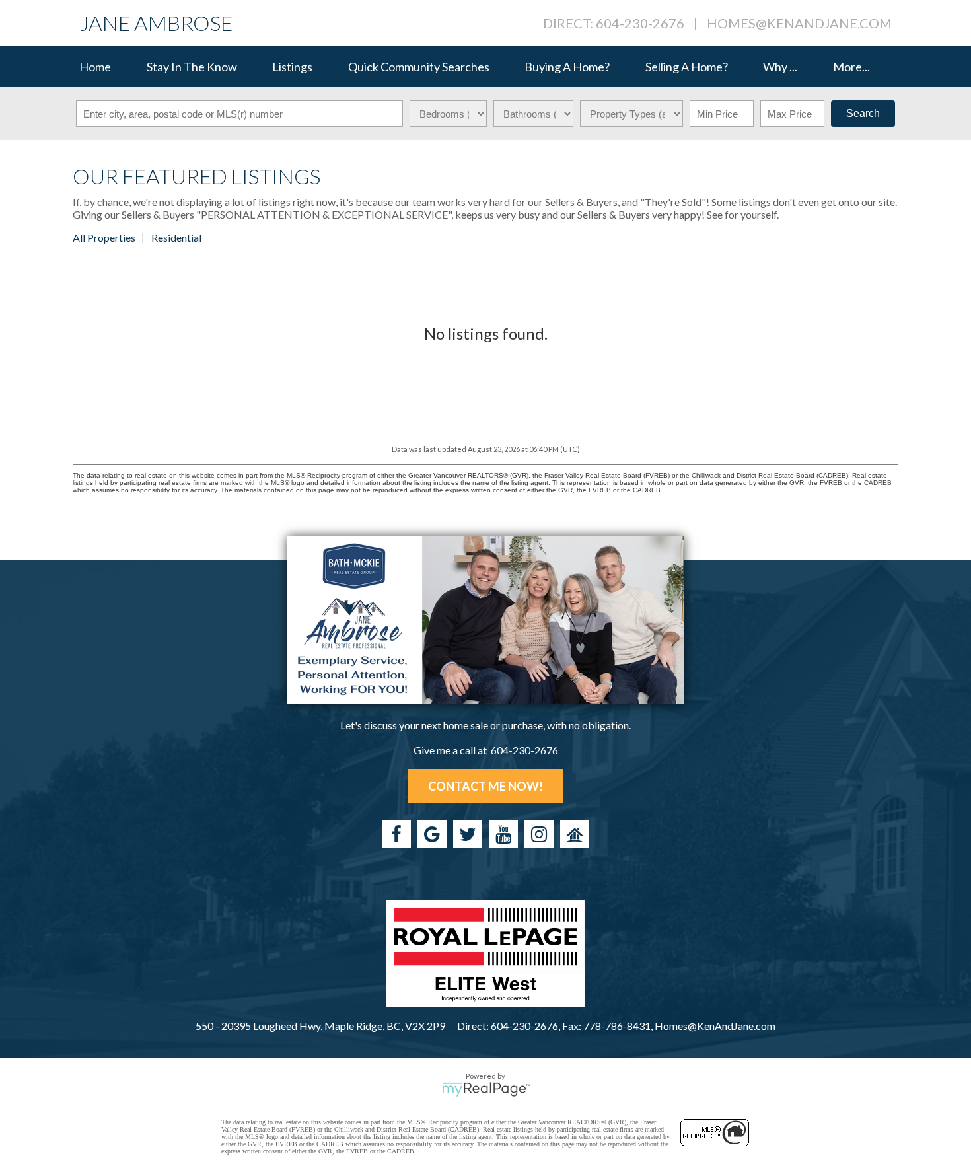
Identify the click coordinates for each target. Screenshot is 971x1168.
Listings (292, 66)
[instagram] (539, 834)
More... (851, 66)
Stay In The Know (192, 66)
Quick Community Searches (418, 66)
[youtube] (503, 834)
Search (863, 113)
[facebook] (396, 834)
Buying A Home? (567, 66)
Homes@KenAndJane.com (799, 23)
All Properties (104, 237)
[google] (432, 834)
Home (95, 66)
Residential (176, 237)
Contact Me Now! (485, 786)
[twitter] (467, 834)
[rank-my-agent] (574, 834)
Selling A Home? (686, 66)
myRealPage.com (485, 1089)
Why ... (780, 66)
